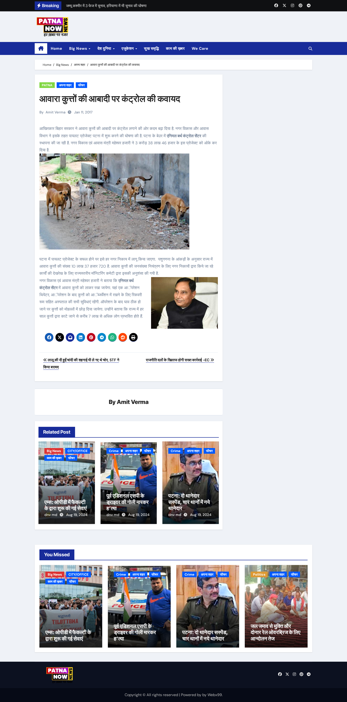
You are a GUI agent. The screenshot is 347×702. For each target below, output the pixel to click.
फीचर (81, 85)
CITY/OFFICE (78, 451)
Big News (78, 48)
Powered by (191, 694)
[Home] (41, 48)
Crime (113, 451)
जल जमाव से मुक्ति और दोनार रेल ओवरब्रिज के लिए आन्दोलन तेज (275, 632)
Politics (259, 574)
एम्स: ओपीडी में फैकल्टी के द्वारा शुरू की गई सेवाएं (65, 505)
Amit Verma (55, 112)
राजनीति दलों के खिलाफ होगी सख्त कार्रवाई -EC (178, 359)
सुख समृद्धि (151, 48)
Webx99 (214, 694)
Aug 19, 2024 (76, 514)
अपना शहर (65, 85)
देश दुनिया (105, 48)
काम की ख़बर (175, 48)
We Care (200, 48)
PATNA (47, 85)
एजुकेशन (128, 48)
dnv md (51, 514)
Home (56, 48)
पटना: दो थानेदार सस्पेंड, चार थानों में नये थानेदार (189, 502)
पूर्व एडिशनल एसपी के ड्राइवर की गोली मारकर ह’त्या (127, 502)
